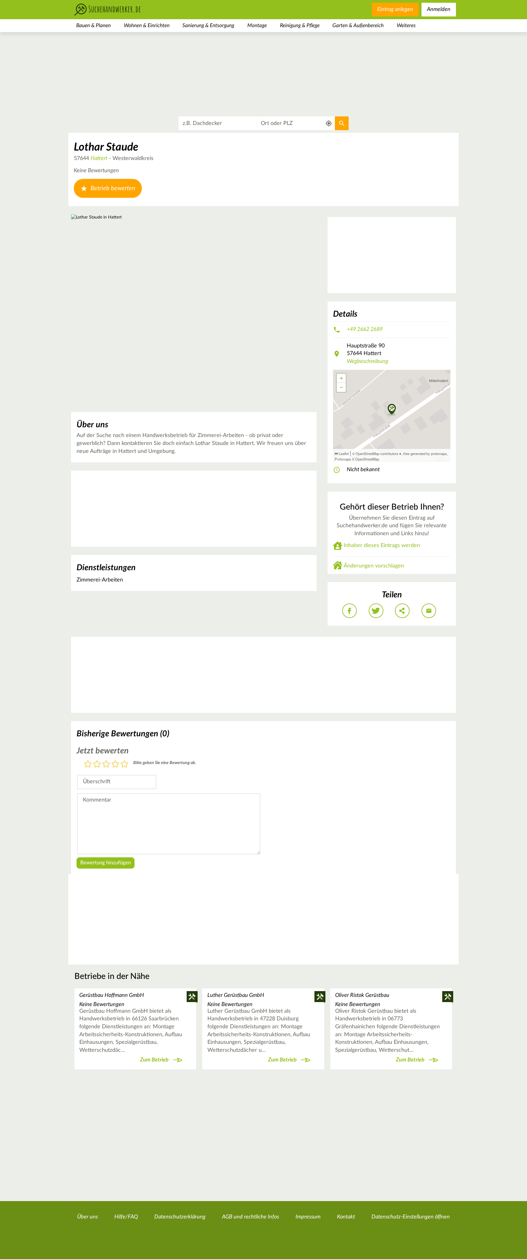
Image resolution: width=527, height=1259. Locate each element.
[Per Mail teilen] (429, 610)
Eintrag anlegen (395, 9)
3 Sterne (106, 764)
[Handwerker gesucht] (117, 9)
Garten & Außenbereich (358, 25)
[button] (391, 410)
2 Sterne (97, 764)
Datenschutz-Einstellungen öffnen (410, 1217)
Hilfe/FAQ (126, 1217)
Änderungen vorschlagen (374, 566)
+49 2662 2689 (365, 329)
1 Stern (88, 764)
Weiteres (406, 25)
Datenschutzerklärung (180, 1217)
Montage (257, 25)
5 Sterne (124, 764)
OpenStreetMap (367, 459)
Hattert (99, 158)
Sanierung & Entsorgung (208, 25)
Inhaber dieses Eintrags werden (382, 545)
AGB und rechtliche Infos (250, 1217)
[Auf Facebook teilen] (349, 610)
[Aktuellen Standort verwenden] (328, 123)
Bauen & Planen (93, 25)
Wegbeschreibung (367, 361)
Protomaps (343, 459)
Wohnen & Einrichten (147, 25)
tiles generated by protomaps (425, 453)
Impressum (308, 1217)
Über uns (87, 1217)
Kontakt (346, 1217)
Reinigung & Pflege (300, 25)
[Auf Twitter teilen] (376, 610)
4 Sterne (115, 764)
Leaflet (343, 453)
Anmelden (438, 9)
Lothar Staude (106, 147)
